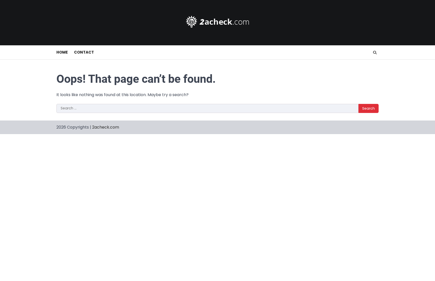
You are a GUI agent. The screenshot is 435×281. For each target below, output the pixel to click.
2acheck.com (105, 127)
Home (62, 52)
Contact (84, 52)
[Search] (375, 52)
